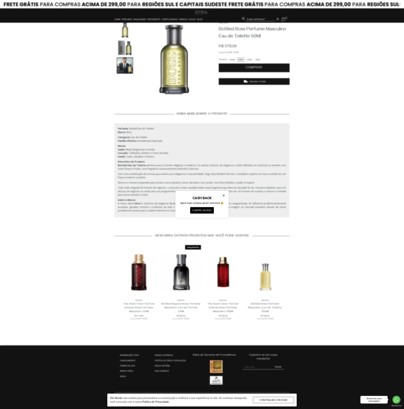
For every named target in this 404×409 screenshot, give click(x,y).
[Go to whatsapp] (396, 400)
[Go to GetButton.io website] (396, 406)
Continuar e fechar (273, 400)
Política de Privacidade (156, 401)
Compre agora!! (202, 210)
